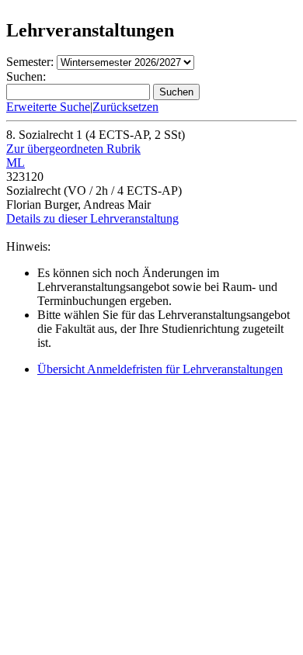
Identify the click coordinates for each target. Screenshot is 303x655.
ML (15, 162)
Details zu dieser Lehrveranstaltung (92, 218)
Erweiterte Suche (48, 106)
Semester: (30, 61)
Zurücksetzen (125, 106)
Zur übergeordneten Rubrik (73, 148)
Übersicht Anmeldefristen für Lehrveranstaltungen (160, 369)
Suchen (176, 92)
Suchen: (26, 76)
